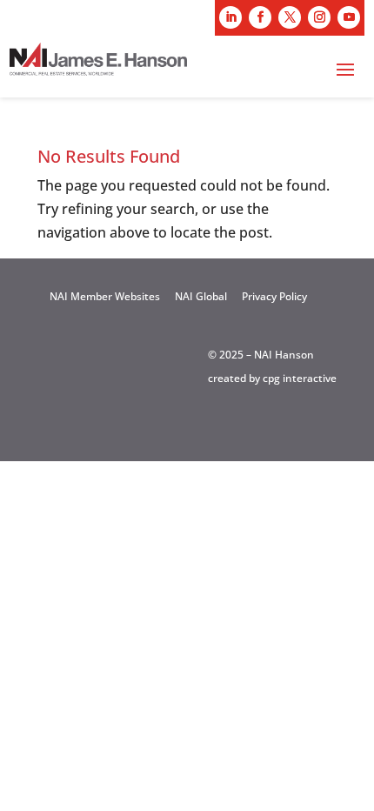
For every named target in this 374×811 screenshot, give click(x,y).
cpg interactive (300, 378)
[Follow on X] (289, 17)
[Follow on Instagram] (319, 17)
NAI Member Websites (105, 296)
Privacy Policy (274, 296)
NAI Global (201, 296)
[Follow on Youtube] (348, 17)
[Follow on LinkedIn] (230, 17)
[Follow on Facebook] (260, 17)
